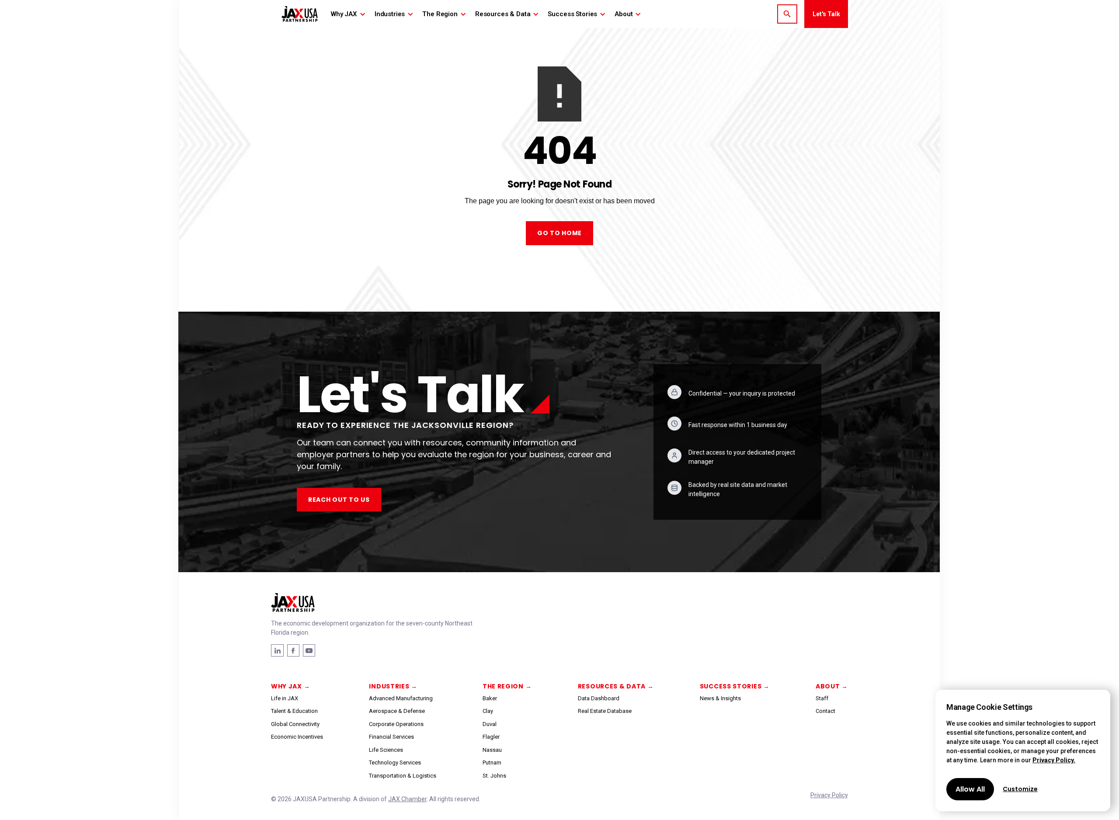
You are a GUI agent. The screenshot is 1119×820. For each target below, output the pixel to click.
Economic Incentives (297, 736)
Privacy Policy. (1053, 760)
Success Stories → (735, 686)
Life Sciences (386, 750)
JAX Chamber (407, 799)
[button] (348, 14)
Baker (490, 698)
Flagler (491, 736)
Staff (822, 698)
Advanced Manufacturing (401, 698)
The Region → (507, 686)
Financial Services (391, 736)
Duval (490, 724)
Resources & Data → (616, 686)
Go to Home (559, 233)
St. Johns (494, 775)
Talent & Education (294, 711)
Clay (488, 711)
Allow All (970, 789)
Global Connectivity (295, 724)
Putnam (492, 762)
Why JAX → (290, 686)
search (787, 14)
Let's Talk (826, 13)
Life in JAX (284, 698)
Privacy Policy (829, 795)
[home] (299, 14)
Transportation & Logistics (402, 775)
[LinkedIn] (293, 650)
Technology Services (395, 762)
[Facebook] (277, 650)
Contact (825, 711)
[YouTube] (309, 650)
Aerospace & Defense (397, 711)
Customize (1020, 789)
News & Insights (720, 698)
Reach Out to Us (339, 499)
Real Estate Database (605, 711)
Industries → (393, 686)
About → (832, 686)
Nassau (492, 750)
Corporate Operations (396, 724)
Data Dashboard (598, 698)
